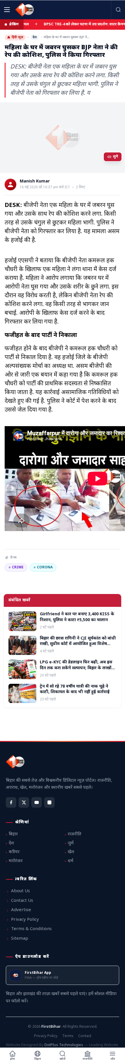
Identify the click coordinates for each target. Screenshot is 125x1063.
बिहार (13, 834)
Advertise (21, 910)
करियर (14, 852)
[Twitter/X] (24, 802)
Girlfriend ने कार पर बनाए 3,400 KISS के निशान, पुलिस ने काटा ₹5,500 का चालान (77, 617)
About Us (20, 891)
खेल (71, 852)
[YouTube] (36, 802)
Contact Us (22, 901)
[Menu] (7, 9)
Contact (84, 1036)
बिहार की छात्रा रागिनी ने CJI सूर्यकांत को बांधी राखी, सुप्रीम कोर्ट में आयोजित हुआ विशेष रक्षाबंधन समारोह (78, 644)
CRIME (16, 567)
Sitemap (19, 938)
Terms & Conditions (31, 929)
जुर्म (71, 843)
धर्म (70, 861)
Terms (68, 1036)
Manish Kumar (35, 181)
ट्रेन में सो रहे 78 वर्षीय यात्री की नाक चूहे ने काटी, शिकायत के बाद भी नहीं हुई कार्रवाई (75, 689)
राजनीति (74, 834)
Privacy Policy (25, 920)
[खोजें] (118, 9)
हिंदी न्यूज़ (17, 37)
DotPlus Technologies (63, 1045)
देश (35, 37)
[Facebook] (11, 802)
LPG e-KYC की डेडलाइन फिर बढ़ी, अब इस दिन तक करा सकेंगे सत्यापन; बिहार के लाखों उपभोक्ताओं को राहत (76, 668)
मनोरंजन (16, 861)
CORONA (43, 567)
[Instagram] (49, 802)
